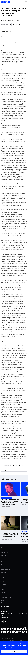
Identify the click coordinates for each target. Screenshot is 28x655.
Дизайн (3, 600)
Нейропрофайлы (6, 569)
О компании (4, 552)
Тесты (3, 577)
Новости (3, 561)
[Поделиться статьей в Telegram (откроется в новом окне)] (10, 24)
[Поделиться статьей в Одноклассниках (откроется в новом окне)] (16, 24)
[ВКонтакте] (5, 621)
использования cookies (8, 645)
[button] (26, 2)
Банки (2, 589)
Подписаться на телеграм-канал (13, 470)
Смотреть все (5, 606)
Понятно (14, 651)
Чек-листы (4, 575)
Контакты (4, 555)
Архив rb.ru (4, 5)
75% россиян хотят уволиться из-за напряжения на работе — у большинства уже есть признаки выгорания (10, 535)
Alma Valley (18, 89)
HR (1, 602)
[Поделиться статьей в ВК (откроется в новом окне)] (13, 24)
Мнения (3, 567)
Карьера (3, 594)
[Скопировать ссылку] (20, 24)
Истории (3, 564)
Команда (3, 550)
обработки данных (21, 645)
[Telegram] (2, 621)
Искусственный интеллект (9, 587)
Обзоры (3, 572)
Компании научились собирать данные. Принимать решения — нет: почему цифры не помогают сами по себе (10, 502)
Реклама (3, 584)
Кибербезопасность (7, 597)
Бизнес (3, 592)
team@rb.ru (4, 617)
